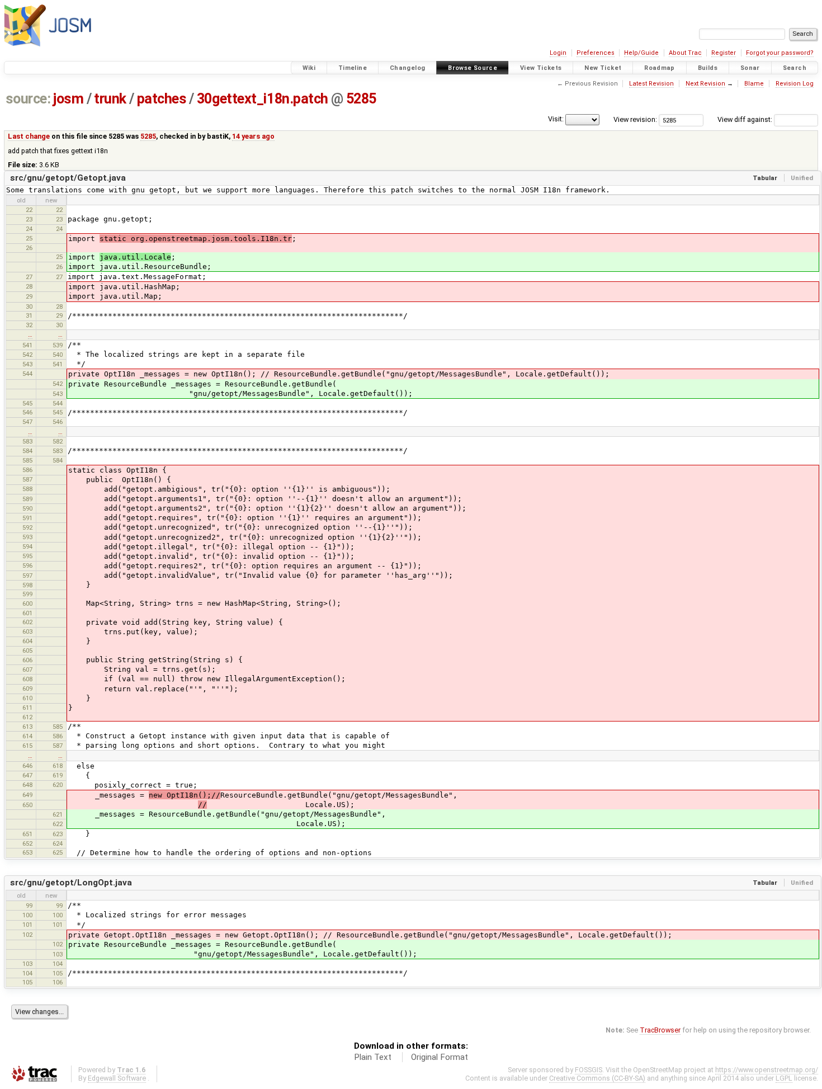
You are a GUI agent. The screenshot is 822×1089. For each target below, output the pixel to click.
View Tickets (541, 68)
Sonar (750, 68)
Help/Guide (641, 52)
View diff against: (745, 119)
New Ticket (602, 68)
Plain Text (372, 1057)
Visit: (556, 119)
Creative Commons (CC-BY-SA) (597, 1078)
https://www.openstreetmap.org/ (766, 1070)
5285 (361, 99)
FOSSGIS (588, 1070)
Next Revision (705, 83)
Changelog (407, 68)
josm (68, 99)
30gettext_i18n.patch (262, 99)
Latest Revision (651, 83)
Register (723, 52)
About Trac (685, 52)
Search (794, 68)
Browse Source (472, 68)
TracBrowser (660, 1030)
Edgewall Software (117, 1078)
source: (28, 99)
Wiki (309, 68)
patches (162, 99)
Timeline (352, 68)
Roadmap (659, 68)
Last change (29, 136)
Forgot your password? (780, 52)
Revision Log (795, 83)
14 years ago (253, 136)
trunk (110, 99)
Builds (707, 68)
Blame (754, 83)
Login (558, 52)
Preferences (596, 52)
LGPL (784, 1078)
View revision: (635, 119)
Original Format (439, 1057)
